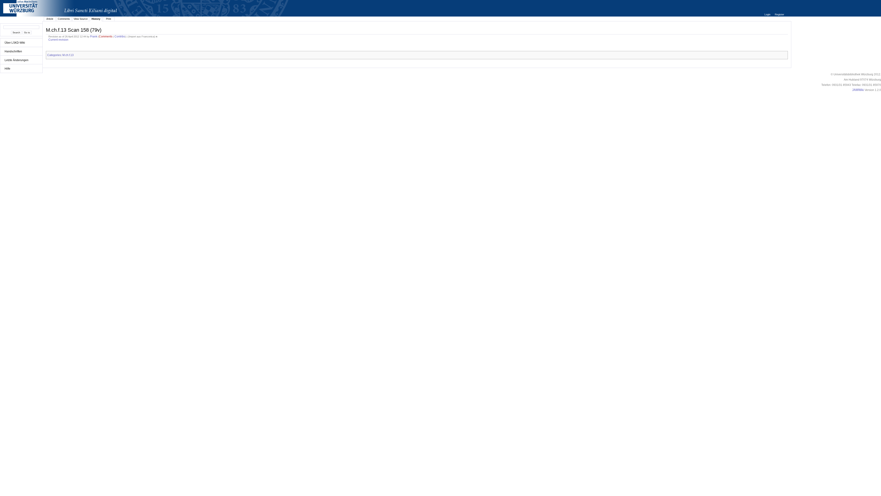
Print (108, 18)
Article (49, 18)
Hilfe (7, 68)
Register (779, 14)
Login (767, 14)
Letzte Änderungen (16, 60)
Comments (64, 18)
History (96, 18)
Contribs (119, 36)
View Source (81, 18)
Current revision (58, 39)
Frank (93, 36)
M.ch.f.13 (68, 55)
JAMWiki (858, 90)
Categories (54, 55)
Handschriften (13, 51)
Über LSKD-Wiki (15, 42)
